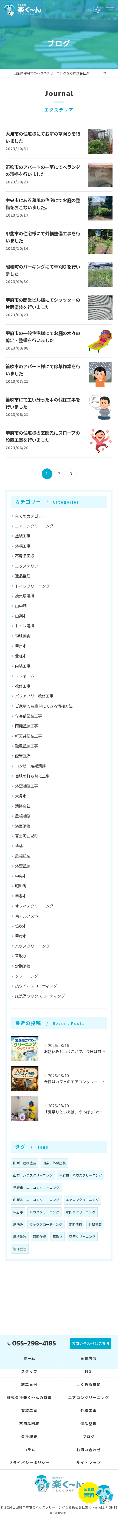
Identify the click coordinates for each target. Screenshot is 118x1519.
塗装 (19, 846)
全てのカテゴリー (30, 516)
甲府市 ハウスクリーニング (80, 1175)
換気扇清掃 (24, 596)
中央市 (21, 876)
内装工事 (22, 666)
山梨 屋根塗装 (24, 1163)
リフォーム (24, 675)
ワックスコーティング (46, 1224)
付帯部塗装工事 (28, 716)
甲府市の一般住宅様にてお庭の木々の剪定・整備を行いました (42, 337)
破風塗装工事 (26, 746)
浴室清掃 (22, 826)
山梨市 (21, 616)
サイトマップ (88, 1462)
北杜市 (21, 656)
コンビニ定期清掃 (30, 766)
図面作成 (39, 1236)
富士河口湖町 (26, 836)
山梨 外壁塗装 (54, 1163)
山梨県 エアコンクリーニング (36, 1199)
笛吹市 (21, 926)
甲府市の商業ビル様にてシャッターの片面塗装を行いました (42, 304)
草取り (21, 956)
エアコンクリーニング (34, 526)
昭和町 (21, 886)
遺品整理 (22, 576)
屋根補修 (22, 816)
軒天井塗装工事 (28, 736)
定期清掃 (22, 966)
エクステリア (26, 566)
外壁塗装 (22, 866)
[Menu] (109, 9)
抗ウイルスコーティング (36, 986)
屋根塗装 (22, 856)
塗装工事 (22, 535)
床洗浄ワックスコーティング (40, 996)
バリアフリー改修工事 (34, 696)
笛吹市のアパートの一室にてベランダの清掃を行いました (42, 171)
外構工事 (22, 546)
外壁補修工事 (26, 786)
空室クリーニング (82, 1236)
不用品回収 (24, 556)
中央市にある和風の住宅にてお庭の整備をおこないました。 (42, 204)
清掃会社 (22, 806)
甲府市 (21, 936)
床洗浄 (18, 1224)
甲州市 (21, 646)
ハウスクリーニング (32, 946)
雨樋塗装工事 (26, 725)
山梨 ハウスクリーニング (33, 1175)
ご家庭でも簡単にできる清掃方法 (44, 706)
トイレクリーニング (32, 586)
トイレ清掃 (24, 626)
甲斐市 (21, 896)
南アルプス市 (26, 916)
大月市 (21, 795)
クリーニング (26, 976)
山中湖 (21, 605)
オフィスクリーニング (34, 906)
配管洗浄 (22, 756)
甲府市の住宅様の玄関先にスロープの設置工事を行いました (42, 437)
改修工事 (22, 686)
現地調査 (22, 636)
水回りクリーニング (80, 1212)
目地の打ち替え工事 (32, 776)
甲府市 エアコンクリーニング (36, 1187)
